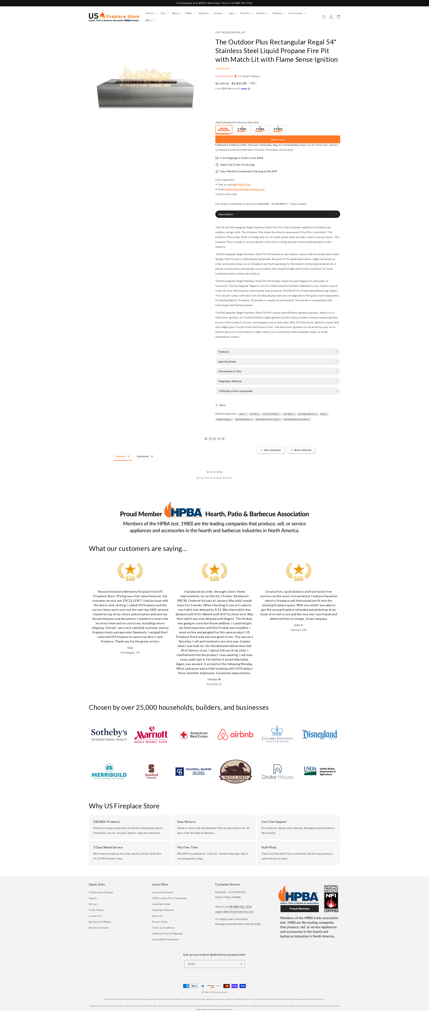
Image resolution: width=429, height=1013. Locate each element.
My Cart (93, 904)
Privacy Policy (160, 921)
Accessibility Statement (165, 939)
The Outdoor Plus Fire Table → (297, 419)
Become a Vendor (99, 927)
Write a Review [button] (303, 450)
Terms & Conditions (163, 927)
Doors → (243, 414)
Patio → (324, 414)
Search (93, 898)
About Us (157, 915)
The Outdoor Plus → (244, 419)
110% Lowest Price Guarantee (169, 898)
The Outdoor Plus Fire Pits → (268, 419)
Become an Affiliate (100, 921)
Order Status (96, 909)
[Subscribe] (240, 964)
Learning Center (161, 904)
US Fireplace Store (218, 992)
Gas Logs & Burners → (307, 414)
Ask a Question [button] (272, 450)
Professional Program (101, 892)
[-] (224, 130)
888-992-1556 (241, 184)
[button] (151, 13)
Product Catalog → (224, 419)
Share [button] (222, 405)
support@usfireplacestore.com (245, 189)
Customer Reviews (163, 892)
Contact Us (95, 915)
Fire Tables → (289, 414)
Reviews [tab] (120, 456)
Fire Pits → (255, 414)
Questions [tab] (143, 456)
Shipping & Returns (163, 909)
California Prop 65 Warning (167, 933)
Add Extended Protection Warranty (237, 122)
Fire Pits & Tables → (271, 414)
